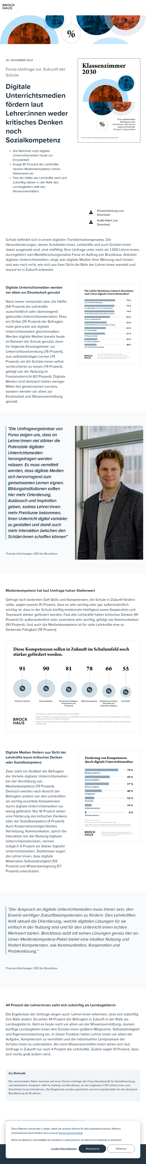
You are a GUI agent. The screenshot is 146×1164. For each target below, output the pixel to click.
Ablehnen (121, 1148)
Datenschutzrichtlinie (71, 1132)
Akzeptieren (92, 1148)
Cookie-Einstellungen (64, 1148)
